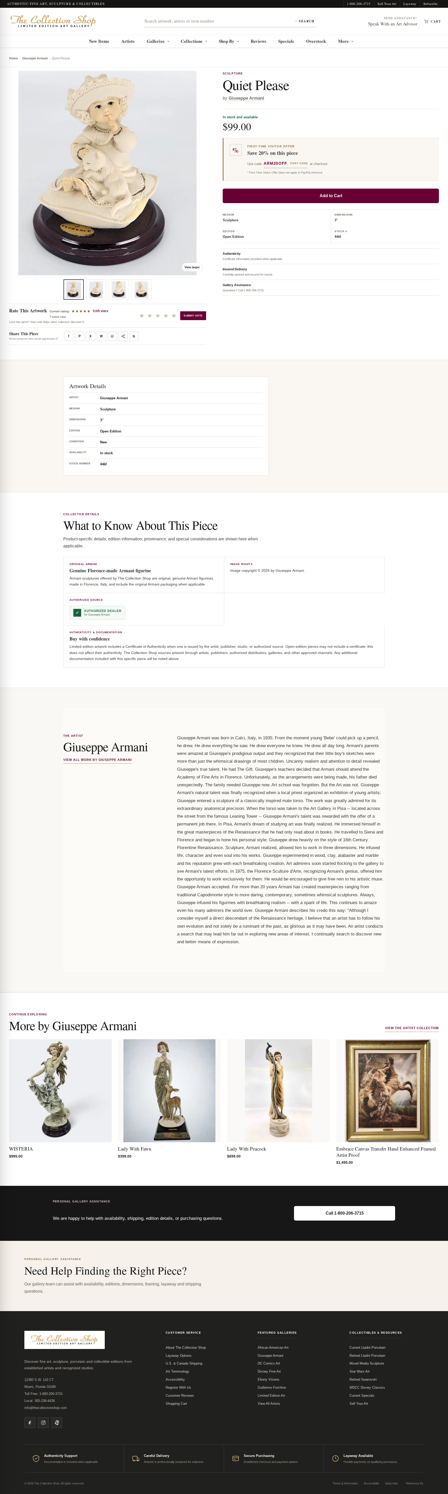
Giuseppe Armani (35, 58)
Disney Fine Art (269, 1371)
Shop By (227, 41)
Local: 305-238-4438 (39, 1401)
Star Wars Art (359, 1371)
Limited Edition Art (271, 1395)
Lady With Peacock (246, 1148)
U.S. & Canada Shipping (184, 1363)
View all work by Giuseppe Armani (97, 760)
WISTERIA (21, 1148)
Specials (286, 41)
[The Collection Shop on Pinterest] (56, 1422)
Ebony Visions (268, 1379)
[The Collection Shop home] (53, 21)
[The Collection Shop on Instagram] (43, 1422)
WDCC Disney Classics (367, 1387)
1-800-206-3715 (359, 3)
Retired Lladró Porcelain (367, 1356)
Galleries (156, 41)
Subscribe (430, 3)
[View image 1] (74, 289)
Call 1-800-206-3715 (345, 1213)
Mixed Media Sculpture (366, 1363)
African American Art (273, 1348)
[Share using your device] (123, 336)
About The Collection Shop (186, 1348)
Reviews (258, 41)
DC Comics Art (269, 1363)
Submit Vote (193, 315)
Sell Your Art (386, 3)
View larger (192, 267)
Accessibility (175, 1379)
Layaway (409, 3)
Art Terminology (177, 1371)
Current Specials (361, 1395)
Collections (191, 41)
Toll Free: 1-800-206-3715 (43, 1394)
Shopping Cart (176, 1404)
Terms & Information (345, 1483)
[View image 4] (141, 289)
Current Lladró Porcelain (367, 1348)
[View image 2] (96, 289)
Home (13, 58)
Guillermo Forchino (272, 1387)
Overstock (316, 41)
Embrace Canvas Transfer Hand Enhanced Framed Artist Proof (386, 1151)
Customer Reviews (180, 1395)
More (343, 41)
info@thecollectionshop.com (45, 1408)
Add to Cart (331, 196)
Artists (128, 41)
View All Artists (269, 1404)
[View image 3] (119, 289)
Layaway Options (179, 1356)
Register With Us (178, 1387)
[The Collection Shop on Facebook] (29, 1422)
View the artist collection (412, 1028)
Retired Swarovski (363, 1379)
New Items (99, 41)
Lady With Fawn (134, 1148)
